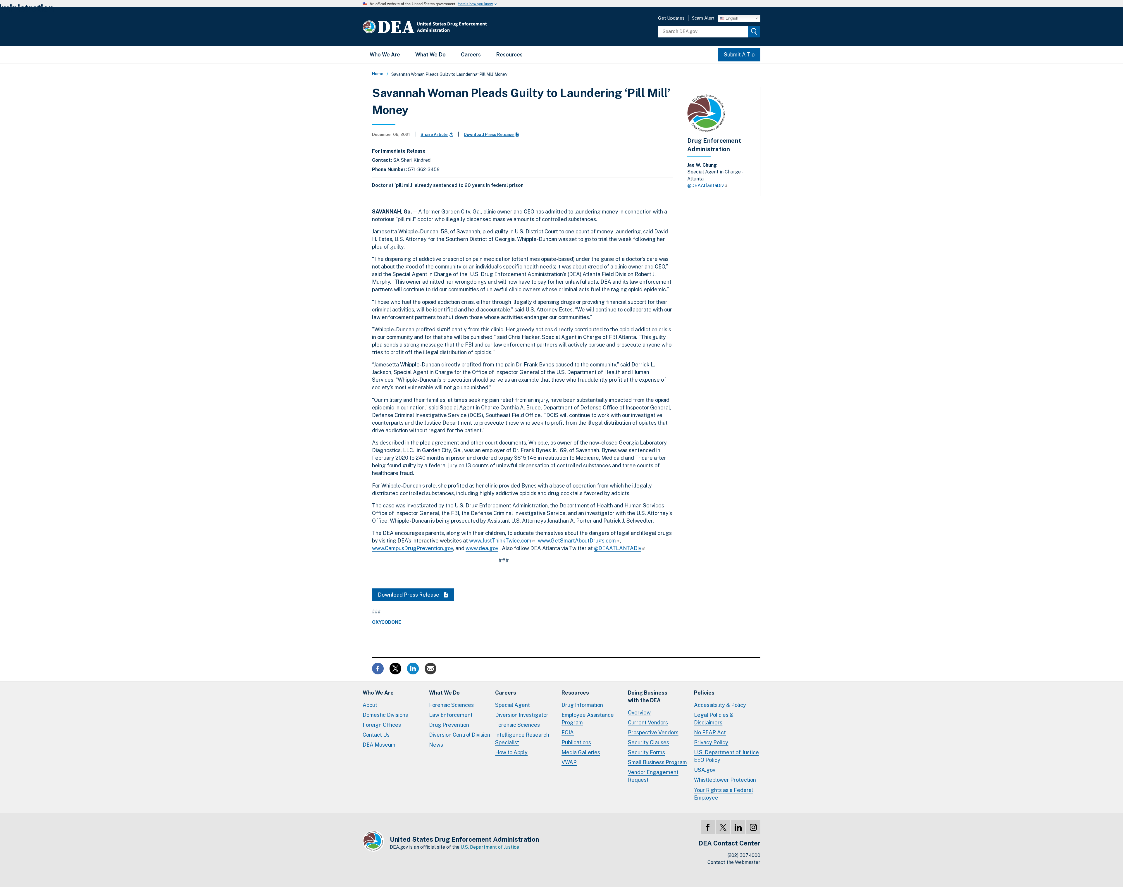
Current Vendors (648, 722)
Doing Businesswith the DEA (647, 696)
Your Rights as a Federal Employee (723, 794)
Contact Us (376, 735)
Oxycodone (386, 622)
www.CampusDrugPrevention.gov (412, 548)
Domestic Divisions (385, 715)
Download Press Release (489, 134)
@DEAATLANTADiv (617, 548)
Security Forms (646, 752)
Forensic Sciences (451, 705)
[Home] (442, 26)
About (370, 705)
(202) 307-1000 (744, 855)
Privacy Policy (711, 742)
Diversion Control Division (459, 735)
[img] (754, 31)
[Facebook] (708, 827)
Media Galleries (581, 752)
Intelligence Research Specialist (522, 738)
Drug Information (582, 705)
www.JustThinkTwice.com (500, 541)
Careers (471, 54)
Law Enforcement (451, 715)
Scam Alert (703, 17)
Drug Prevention (449, 725)
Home (377, 73)
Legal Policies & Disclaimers (713, 719)
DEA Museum (379, 745)
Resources (509, 54)
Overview (639, 712)
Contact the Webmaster (733, 862)
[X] (723, 827)
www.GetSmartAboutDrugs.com (577, 541)
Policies (704, 693)
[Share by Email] (430, 668)
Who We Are (385, 54)
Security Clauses (648, 742)
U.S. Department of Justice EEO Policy (726, 756)
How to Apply (511, 752)
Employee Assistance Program (588, 719)
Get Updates (671, 17)
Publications (576, 742)
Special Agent (512, 705)
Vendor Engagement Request (653, 776)
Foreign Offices (382, 725)
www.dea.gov (482, 548)
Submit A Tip (739, 54)
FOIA (568, 732)
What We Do (430, 54)
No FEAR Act (710, 732)
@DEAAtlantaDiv (705, 185)
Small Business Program (657, 762)
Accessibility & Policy (720, 705)
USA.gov (704, 770)
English (731, 18)
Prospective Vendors (653, 732)
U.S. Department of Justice (490, 847)
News (436, 745)
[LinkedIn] (738, 827)
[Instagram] (753, 827)
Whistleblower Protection (725, 780)
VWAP (569, 762)
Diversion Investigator (521, 715)
